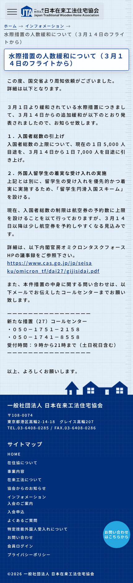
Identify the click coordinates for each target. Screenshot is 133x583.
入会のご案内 (20, 503)
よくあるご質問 (22, 520)
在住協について (22, 462)
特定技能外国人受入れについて (37, 529)
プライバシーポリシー (29, 554)
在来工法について (24, 479)
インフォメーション (26, 497)
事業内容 (16, 471)
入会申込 (16, 511)
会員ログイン (20, 546)
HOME (14, 454)
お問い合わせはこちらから (117, 534)
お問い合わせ (20, 537)
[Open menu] (12, 12)
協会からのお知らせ (26, 488)
